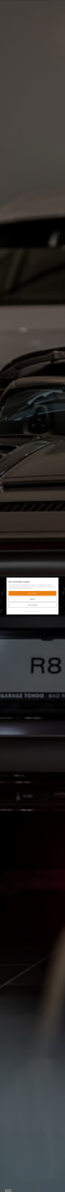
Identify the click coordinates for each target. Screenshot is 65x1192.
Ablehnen (32, 599)
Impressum (37, 611)
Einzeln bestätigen (32, 605)
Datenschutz (28, 611)
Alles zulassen (32, 593)
